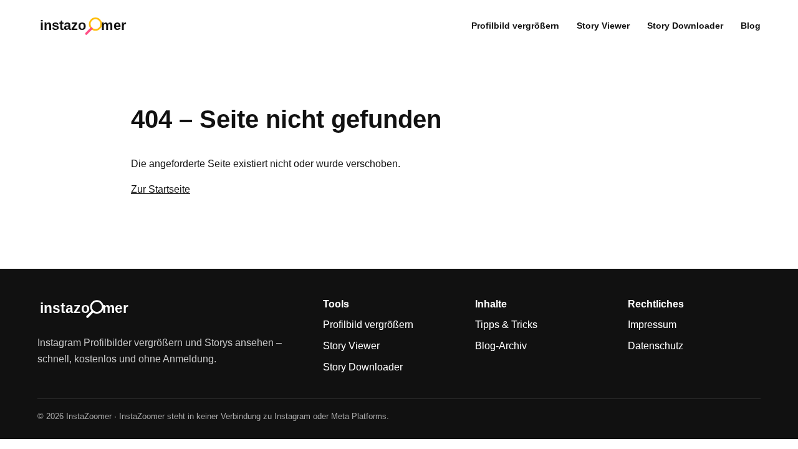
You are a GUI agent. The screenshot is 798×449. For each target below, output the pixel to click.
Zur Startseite (160, 189)
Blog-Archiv (501, 345)
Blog (751, 26)
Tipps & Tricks (506, 324)
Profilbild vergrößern (515, 26)
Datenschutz (655, 345)
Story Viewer (603, 26)
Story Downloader (685, 26)
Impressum (652, 324)
